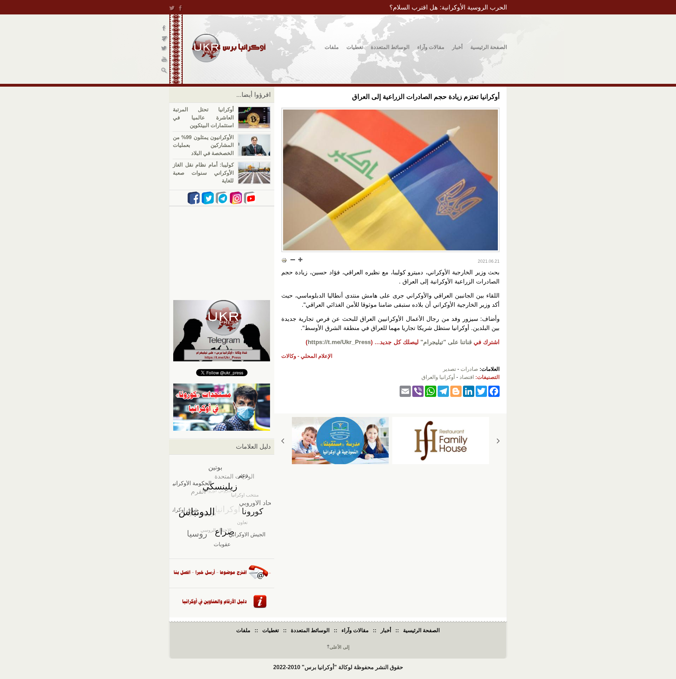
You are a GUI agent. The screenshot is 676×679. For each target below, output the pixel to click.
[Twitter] (481, 391)
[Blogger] (456, 391)
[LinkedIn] (468, 391)
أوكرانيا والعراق (438, 377)
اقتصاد (466, 377)
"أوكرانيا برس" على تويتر (164, 49)
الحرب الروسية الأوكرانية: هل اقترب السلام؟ (448, 7)
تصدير (449, 369)
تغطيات (354, 47)
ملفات (332, 47)
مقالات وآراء (430, 47)
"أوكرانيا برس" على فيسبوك (164, 28)
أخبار (457, 47)
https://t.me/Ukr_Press (339, 342)
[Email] (405, 391)
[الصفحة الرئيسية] (228, 48)
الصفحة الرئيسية (488, 47)
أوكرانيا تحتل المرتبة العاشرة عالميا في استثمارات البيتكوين (203, 117)
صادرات (469, 369)
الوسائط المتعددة (390, 47)
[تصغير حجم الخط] (292, 259)
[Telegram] (443, 391)
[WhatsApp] (430, 391)
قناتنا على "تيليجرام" (446, 342)
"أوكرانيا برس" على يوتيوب (164, 60)
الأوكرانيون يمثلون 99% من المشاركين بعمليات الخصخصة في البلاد (203, 145)
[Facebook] (494, 391)
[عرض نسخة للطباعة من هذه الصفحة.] (284, 260)
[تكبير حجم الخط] (300, 259)
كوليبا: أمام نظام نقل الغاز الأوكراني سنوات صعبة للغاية (203, 172)
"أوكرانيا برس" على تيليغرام (164, 39)
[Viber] (418, 391)
